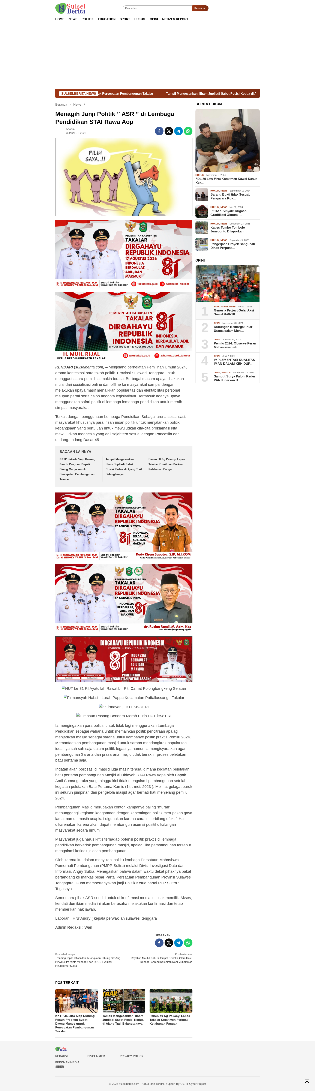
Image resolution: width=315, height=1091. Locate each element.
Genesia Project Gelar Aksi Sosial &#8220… (234, 312)
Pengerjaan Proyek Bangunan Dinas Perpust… (232, 246)
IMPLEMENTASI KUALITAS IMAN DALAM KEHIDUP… (234, 361)
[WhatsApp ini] (188, 131)
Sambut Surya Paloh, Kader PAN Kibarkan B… (234, 378)
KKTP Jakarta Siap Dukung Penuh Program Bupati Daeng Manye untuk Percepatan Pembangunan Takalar (77, 469)
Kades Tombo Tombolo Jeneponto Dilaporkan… (228, 229)
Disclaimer (96, 1056)
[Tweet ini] (169, 131)
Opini (232, 306)
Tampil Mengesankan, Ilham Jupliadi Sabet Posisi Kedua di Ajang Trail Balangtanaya (174, 93)
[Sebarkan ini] (159, 131)
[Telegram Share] (178, 131)
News (223, 191)
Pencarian (200, 8)
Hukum (199, 175)
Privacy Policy (131, 1056)
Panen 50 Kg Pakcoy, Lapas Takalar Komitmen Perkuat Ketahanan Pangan (166, 464)
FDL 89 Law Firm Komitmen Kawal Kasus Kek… (226, 180)
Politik (226, 372)
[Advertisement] (157, 57)
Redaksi (61, 1056)
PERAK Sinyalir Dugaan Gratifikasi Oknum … (228, 213)
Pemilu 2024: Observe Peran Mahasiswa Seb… (235, 345)
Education (221, 306)
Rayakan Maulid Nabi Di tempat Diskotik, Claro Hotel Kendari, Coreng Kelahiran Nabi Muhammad (161, 958)
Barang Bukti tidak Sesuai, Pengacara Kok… (230, 196)
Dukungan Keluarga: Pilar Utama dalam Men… (233, 328)
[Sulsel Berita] (70, 8)
